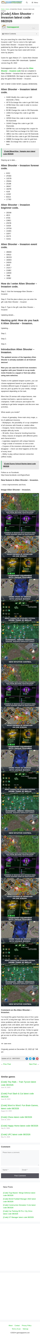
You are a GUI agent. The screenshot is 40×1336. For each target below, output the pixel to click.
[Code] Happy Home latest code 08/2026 (19, 1126)
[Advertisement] (20, 20)
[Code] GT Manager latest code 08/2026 (18, 1217)
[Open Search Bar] (27, 2)
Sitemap (25, 1329)
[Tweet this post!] (30, 1059)
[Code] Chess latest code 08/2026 (16, 1117)
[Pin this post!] (37, 1059)
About (11, 1325)
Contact (17, 1325)
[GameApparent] (11, 2)
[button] (20, 503)
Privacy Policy (26, 1325)
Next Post (33, 1064)
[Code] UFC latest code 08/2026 (15, 1134)
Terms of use (16, 1329)
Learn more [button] (7, 1043)
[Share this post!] (27, 1059)
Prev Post (7, 1064)
